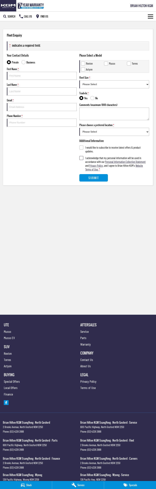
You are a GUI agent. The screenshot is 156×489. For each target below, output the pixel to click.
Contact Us (86, 360)
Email (10, 100)
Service (84, 331)
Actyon (8, 366)
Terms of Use (88, 388)
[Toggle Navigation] (150, 16)
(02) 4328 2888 (17, 431)
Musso (7, 331)
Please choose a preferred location (96, 125)
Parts (83, 338)
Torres (7, 360)
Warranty (85, 344)
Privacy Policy (96, 165)
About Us (85, 366)
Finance (8, 394)
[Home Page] (22, 5)
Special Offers (12, 381)
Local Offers (11, 388)
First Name (13, 69)
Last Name (13, 84)
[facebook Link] (6, 402)
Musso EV (9, 338)
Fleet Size (84, 77)
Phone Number (15, 116)
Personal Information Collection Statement (125, 161)
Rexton (8, 353)
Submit (93, 178)
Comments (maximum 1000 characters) (98, 105)
